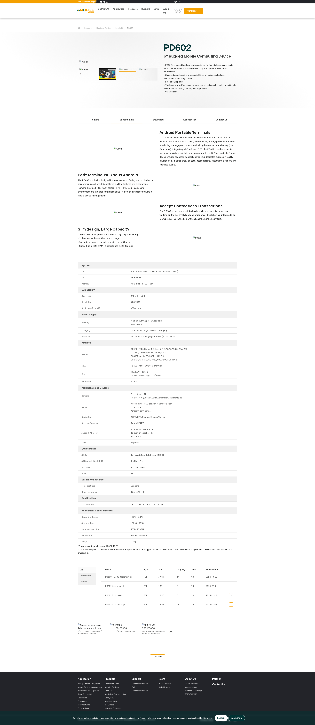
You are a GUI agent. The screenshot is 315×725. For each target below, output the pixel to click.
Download (158, 119)
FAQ (133, 687)
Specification (127, 119)
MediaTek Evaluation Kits (115, 694)
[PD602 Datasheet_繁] (231, 604)
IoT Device (109, 705)
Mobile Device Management (90, 687)
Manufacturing (84, 705)
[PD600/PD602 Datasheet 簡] (231, 577)
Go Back (158, 656)
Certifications (191, 687)
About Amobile (191, 684)
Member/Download (140, 684)
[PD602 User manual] (231, 586)
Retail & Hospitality (86, 694)
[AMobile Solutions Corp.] (47, 9)
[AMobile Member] (176, 11)
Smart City (82, 701)
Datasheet (85, 576)
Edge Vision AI (84, 708)
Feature (95, 119)
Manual (83, 581)
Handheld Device (103, 28)
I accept (221, 718)
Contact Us (221, 119)
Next (155, 74)
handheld (119, 28)
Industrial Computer (113, 708)
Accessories (190, 119)
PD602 (130, 28)
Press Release (164, 684)
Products (88, 28)
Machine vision (111, 701)
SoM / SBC (109, 698)
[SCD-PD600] (171, 631)
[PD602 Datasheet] (231, 595)
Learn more (236, 718)
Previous (80, 74)
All (81, 570)
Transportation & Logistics (89, 684)
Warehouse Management (88, 691)
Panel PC (108, 691)
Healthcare (82, 698)
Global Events (164, 687)
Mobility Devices (112, 687)
